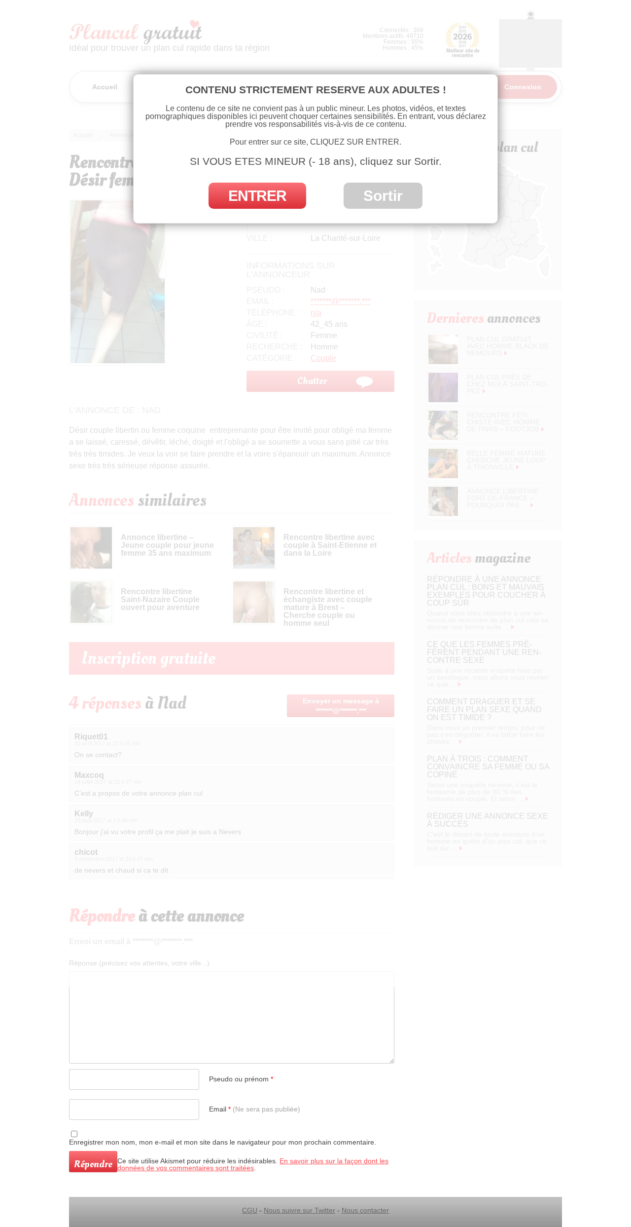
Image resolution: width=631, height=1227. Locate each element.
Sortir (383, 196)
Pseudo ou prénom (241, 1079)
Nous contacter (365, 1210)
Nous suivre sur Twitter (299, 1210)
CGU (249, 1210)
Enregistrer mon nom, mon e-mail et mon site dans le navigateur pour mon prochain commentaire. (222, 1142)
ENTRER (257, 196)
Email (254, 1109)
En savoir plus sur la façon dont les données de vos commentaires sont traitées (252, 1164)
